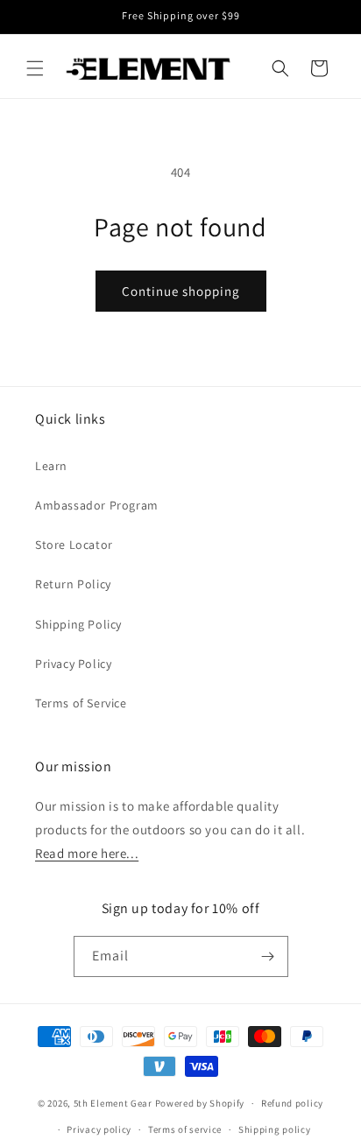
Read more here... (86, 853)
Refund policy (292, 1103)
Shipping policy (274, 1129)
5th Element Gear (113, 1103)
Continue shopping (181, 291)
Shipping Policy (78, 624)
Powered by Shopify (200, 1103)
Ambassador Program (97, 505)
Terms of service (185, 1129)
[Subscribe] (268, 956)
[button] (35, 68)
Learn (51, 466)
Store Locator (74, 544)
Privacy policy (99, 1129)
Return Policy (73, 584)
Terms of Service (81, 703)
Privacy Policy (73, 663)
